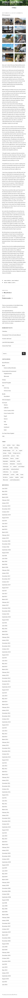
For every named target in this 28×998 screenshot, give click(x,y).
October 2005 (5, 958)
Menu (14, 7)
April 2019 (4, 529)
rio (10, 472)
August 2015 (5, 655)
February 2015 (5, 672)
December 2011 (6, 783)
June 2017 (4, 593)
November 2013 (6, 716)
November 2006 (6, 941)
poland (14, 466)
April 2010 (4, 841)
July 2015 (4, 657)
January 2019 (5, 538)
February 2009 (5, 882)
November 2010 (6, 821)
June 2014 (4, 695)
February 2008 (5, 917)
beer (5, 282)
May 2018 (4, 561)
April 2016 (4, 631)
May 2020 (4, 491)
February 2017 (5, 602)
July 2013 (4, 727)
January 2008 (5, 920)
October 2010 (5, 824)
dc (16, 450)
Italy (5, 421)
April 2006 (4, 949)
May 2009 (4, 873)
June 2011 (4, 800)
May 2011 (4, 803)
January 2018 (5, 573)
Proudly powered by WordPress (9, 994)
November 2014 (6, 681)
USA (3, 436)
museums (19, 463)
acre (4, 445)
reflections (5, 472)
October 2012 (5, 754)
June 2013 (4, 730)
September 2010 (6, 827)
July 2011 (4, 798)
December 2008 (6, 888)
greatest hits (6, 455)
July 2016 (4, 622)
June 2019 (4, 523)
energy (4, 453)
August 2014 (5, 690)
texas (21, 474)
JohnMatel (19, 12)
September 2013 (6, 722)
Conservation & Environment (9, 371)
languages (5, 461)
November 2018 (6, 544)
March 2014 (5, 704)
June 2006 (4, 946)
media (18, 461)
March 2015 (5, 669)
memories (5, 463)
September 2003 (6, 976)
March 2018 (5, 567)
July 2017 (4, 590)
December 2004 (6, 961)
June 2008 (4, 906)
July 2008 (4, 903)
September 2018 (6, 549)
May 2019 (4, 526)
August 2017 (5, 587)
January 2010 (5, 850)
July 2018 (4, 555)
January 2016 (5, 640)
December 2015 (6, 643)
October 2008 (5, 894)
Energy (4, 379)
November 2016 (6, 611)
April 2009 (4, 876)
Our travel (7, 280)
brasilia (11, 447)
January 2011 (5, 815)
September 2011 (6, 792)
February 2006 (5, 952)
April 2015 (4, 666)
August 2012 (5, 760)
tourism (11, 477)
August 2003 (5, 978)
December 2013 (6, 713)
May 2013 (4, 733)
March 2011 (5, 809)
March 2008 (5, 914)
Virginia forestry (8, 373)
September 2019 (6, 514)
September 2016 (6, 617)
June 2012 (4, 765)
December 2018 (6, 541)
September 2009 (6, 862)
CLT (13, 450)
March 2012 (5, 774)
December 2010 (6, 818)
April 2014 (4, 701)
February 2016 (5, 637)
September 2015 (6, 652)
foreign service (16, 453)
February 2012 (5, 777)
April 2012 (4, 771)
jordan (17, 458)
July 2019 (4, 520)
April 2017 (4, 596)
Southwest (15, 280)
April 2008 (4, 911)
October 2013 (5, 719)
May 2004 (4, 970)
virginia (17, 477)
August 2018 (5, 552)
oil (10, 466)
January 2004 (5, 973)
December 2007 (6, 923)
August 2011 (5, 795)
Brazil (3, 365)
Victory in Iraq (7, 390)
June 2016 (4, 625)
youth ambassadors (15, 480)
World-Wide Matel (12, 2)
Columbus (4, 331)
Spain (5, 430)
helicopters (5, 458)
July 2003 (4, 981)
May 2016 (4, 628)
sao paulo (15, 472)
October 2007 (5, 929)
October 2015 (5, 649)
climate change (6, 450)
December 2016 (6, 608)
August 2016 (5, 620)
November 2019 (6, 509)
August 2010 (5, 830)
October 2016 (5, 614)
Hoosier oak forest (6, 338)
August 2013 (5, 725)
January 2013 (5, 745)
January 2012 (5, 780)
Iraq (3, 385)
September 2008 (6, 897)
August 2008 (5, 900)
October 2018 (5, 547)
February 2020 (5, 500)
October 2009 (5, 859)
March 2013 (5, 739)
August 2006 (5, 943)
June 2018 (4, 558)
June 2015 (4, 660)
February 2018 (5, 570)
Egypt (5, 416)
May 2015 (4, 663)
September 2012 (6, 757)
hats (13, 282)
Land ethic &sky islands (8, 342)
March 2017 (5, 599)
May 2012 (4, 768)
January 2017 (5, 605)
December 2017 (6, 576)
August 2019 (5, 517)
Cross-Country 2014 (9, 413)
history (12, 458)
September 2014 (6, 687)
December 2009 (6, 853)
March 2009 (5, 879)
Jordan (5, 424)
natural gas (5, 466)
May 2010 (4, 838)
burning (16, 447)
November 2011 (6, 786)
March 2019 (5, 532)
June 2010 (4, 835)
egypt (20, 450)
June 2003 (4, 984)
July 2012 (4, 763)
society (12, 474)
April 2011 (4, 806)
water (21, 477)
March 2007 (5, 935)
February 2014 (5, 707)
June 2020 (4, 488)
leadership (12, 461)
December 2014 (6, 678)
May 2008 (4, 908)
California (6, 407)
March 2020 (5, 497)
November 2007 (6, 926)
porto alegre (21, 466)
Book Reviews (5, 362)
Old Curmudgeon (6, 399)
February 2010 (5, 847)
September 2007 (6, 932)
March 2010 (5, 844)
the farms (5, 477)
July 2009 (4, 868)
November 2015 (6, 646)
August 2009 (5, 865)
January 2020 (5, 503)
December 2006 (6, 938)
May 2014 (4, 698)
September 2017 (6, 584)
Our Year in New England (8, 433)
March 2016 (5, 634)
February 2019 (5, 535)
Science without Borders (10, 368)
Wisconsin (6, 376)
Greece (6, 419)
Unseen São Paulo (6, 346)
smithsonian (6, 474)
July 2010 (4, 833)
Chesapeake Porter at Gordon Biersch (11, 335)
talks (17, 474)
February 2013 (5, 742)
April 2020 (4, 494)
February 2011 (5, 812)
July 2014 (4, 692)
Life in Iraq (6, 388)
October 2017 (5, 582)
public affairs (6, 469)
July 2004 (4, 964)
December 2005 (6, 955)
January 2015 (5, 675)
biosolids (5, 447)
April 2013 (4, 736)
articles (9, 445)
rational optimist (15, 469)
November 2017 (6, 579)
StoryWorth (7, 396)
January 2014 (5, 710)
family (10, 282)
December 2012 (6, 748)
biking (18, 445)
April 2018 (4, 564)
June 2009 (4, 871)
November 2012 (6, 751)
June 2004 (4, 967)
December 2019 (6, 506)
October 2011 (5, 789)
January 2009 (5, 885)
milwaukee (12, 463)
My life (3, 394)
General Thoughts (6, 382)
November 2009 (6, 856)
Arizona (6, 405)
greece (13, 455)
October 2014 (5, 684)
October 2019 (5, 512)
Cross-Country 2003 (9, 410)
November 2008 (6, 891)
